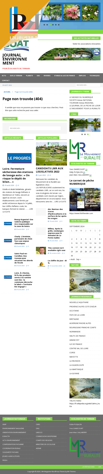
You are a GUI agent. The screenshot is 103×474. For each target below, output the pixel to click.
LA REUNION (74, 361)
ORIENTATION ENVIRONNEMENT (14, 432)
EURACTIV (6, 436)
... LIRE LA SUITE (59, 201)
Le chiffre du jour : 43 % (57, 261)
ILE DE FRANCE (75, 344)
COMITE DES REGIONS (44, 440)
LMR (99, 467)
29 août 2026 (9, 185)
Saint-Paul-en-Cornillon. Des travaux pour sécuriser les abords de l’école (23, 258)
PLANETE (29, 76)
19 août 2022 (54, 221)
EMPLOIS (82, 76)
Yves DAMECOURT (77, 169)
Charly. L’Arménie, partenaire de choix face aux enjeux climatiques (23, 240)
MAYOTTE (73, 357)
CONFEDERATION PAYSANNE (13, 444)
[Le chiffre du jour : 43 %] (41, 263)
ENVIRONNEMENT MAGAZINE (13, 428)
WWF (4, 424)
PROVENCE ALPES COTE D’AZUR (82, 306)
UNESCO (39, 432)
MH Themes (71, 471)
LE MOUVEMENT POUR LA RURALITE (84, 108)
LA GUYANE (74, 373)
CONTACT (6, 80)
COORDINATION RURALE (11, 448)
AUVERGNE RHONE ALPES (80, 323)
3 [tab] (88, 134)
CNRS (38, 424)
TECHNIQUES (94, 76)
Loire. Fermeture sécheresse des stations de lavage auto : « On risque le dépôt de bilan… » (18, 175)
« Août (72, 259)
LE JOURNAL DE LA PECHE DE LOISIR (84, 105)
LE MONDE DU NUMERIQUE (81, 97)
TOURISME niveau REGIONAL (81, 103)
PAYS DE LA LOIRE (77, 315)
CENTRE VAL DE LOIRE (78, 348)
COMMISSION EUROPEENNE (46, 436)
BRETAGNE (74, 319)
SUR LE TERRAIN (16, 76)
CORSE (72, 352)
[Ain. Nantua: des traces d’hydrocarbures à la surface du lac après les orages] (41, 212)
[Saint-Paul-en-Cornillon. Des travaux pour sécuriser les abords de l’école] (8, 256)
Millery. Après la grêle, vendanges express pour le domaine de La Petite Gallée (56, 233)
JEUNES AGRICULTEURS (11, 456)
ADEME (38, 448)
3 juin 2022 (42, 175)
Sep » (78, 259)
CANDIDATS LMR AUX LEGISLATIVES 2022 (49, 170)
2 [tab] (85, 134)
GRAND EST (74, 340)
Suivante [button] (97, 12)
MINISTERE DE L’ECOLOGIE (45, 444)
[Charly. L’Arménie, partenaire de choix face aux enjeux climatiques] (8, 239)
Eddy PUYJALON (76, 172)
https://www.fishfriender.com (81, 213)
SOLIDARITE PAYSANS (11, 452)
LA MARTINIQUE (76, 369)
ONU (37, 428)
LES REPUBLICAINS (88, 467)
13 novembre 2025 (56, 266)
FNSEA (5, 460)
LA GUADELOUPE (76, 365)
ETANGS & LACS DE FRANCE (64, 76)
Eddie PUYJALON (75, 424)
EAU (38, 76)
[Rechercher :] (87, 85)
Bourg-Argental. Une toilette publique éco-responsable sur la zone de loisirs (23, 223)
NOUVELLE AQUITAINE (78, 302)
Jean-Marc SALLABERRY (79, 175)
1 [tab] (82, 134)
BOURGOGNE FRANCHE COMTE (82, 327)
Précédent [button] (72, 124)
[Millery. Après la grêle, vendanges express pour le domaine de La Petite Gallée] (41, 231)
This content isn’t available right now (56, 249)
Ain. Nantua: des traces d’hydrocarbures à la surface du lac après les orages (57, 214)
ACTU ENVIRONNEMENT (11, 440)
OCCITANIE (74, 310)
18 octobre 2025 (55, 253)
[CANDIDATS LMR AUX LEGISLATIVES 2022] (51, 154)
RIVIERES (47, 76)
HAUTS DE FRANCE (77, 336)
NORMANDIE (74, 331)
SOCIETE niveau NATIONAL (80, 100)
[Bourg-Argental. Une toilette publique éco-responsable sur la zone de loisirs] (8, 222)
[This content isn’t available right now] (41, 250)
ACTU (4, 76)
